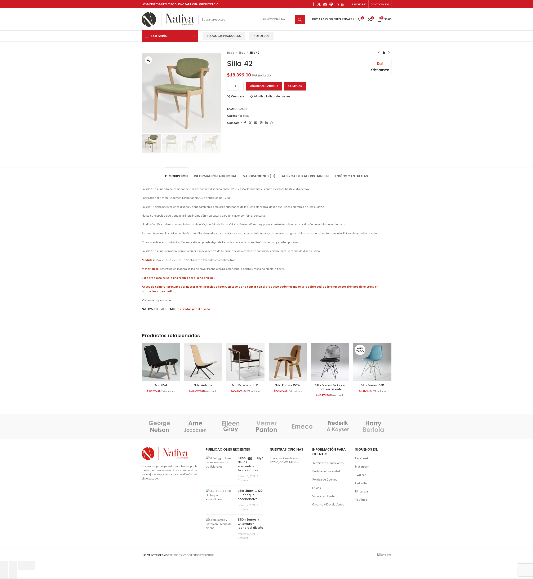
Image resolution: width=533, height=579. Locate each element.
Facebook (362, 458)
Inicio (230, 52)
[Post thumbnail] (220, 469)
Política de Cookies (324, 479)
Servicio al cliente (323, 496)
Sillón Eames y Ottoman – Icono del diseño (250, 523)
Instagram (362, 466)
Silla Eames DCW (287, 385)
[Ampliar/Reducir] (4, 565)
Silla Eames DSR (372, 385)
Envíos (316, 488)
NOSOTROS (261, 35)
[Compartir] (22, 565)
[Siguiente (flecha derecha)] (13, 574)
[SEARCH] (300, 19)
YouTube (361, 499)
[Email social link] (325, 4)
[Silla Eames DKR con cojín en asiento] (330, 362)
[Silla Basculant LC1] (245, 362)
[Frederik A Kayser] (338, 426)
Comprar (295, 86)
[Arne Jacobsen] (195, 426)
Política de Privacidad (326, 471)
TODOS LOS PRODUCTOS (224, 35)
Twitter (360, 475)
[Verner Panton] (266, 426)
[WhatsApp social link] (343, 4)
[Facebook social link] (313, 4)
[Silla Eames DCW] (288, 362)
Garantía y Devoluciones (328, 504)
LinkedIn (361, 483)
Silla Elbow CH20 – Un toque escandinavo (250, 495)
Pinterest (361, 491)
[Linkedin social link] (337, 4)
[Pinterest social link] (331, 4)
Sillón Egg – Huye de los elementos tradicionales (250, 464)
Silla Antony (203, 385)
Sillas (242, 52)
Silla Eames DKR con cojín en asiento (330, 387)
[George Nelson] (159, 426)
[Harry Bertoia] (373, 426)
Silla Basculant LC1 (245, 385)
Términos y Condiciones (328, 463)
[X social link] (319, 4)
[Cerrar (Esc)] (30, 565)
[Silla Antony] (203, 362)
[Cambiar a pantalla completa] (13, 565)
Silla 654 (160, 385)
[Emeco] (302, 426)
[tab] (176, 174)
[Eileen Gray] (231, 426)
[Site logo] (168, 19)
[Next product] (388, 52)
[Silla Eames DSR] (372, 362)
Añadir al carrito (264, 86)
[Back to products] (383, 52)
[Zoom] (148, 60)
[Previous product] (378, 52)
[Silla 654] (161, 362)
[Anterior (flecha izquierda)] (4, 574)
